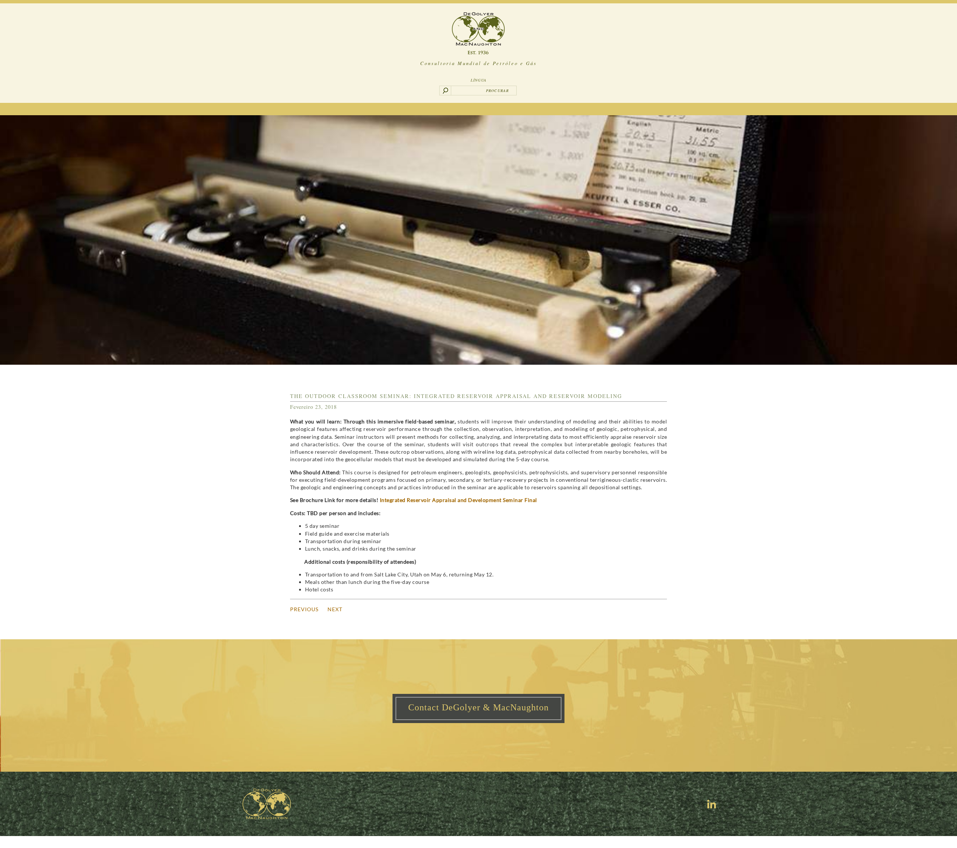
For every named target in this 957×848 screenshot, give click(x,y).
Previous (304, 609)
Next (334, 609)
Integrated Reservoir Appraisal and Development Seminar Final (458, 500)
